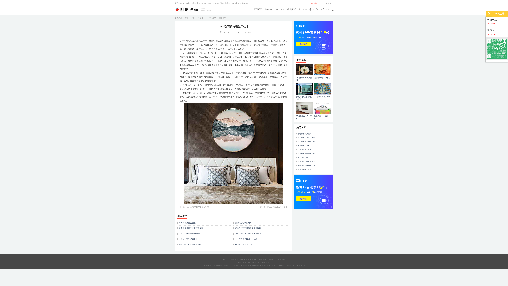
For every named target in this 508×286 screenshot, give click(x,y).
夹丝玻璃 (280, 9)
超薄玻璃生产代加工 (305, 134)
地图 (300, 266)
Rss (304, 266)
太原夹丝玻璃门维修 (243, 223)
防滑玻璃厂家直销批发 (306, 161)
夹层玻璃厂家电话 (304, 157)
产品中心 (201, 18)
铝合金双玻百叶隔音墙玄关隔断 (248, 228)
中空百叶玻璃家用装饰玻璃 (190, 244)
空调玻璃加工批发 (304, 150)
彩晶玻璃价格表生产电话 (307, 165)
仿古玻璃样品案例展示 (306, 138)
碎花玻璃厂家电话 (304, 146)
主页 (193, 18)
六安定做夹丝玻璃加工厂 (189, 239)
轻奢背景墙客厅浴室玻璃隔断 (191, 228)
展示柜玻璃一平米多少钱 (307, 154)
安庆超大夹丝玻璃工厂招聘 (246, 239)
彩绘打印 (313, 9)
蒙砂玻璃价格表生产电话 (277, 207)
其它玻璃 (325, 9)
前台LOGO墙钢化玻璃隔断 (190, 234)
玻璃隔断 (291, 9)
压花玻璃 (302, 9)
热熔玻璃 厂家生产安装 (244, 244)
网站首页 (258, 9)
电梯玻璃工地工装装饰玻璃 (198, 207)
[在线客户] (489, 14)
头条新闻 (269, 9)
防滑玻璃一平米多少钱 (306, 142)
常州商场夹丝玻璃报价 (188, 223)
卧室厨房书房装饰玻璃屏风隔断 (248, 234)
